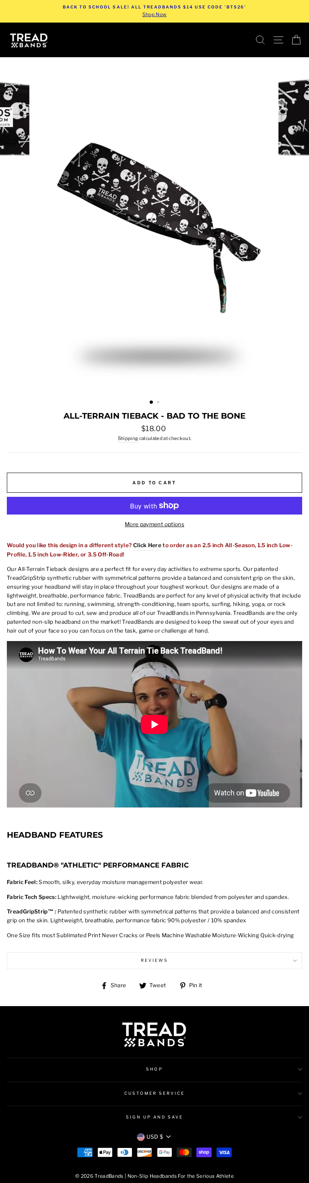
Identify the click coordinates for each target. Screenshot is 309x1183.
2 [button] (159, 403)
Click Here (147, 545)
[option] (154, 11)
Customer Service (154, 1093)
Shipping (128, 438)
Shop (154, 1069)
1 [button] (152, 403)
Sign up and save (154, 1117)
